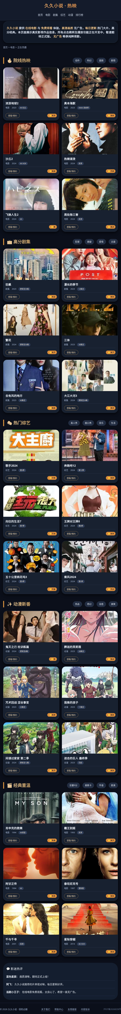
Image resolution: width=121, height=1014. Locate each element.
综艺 (63, 15)
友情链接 (72, 1009)
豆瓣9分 (73, 785)
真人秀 (74, 422)
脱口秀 (88, 422)
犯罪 (77, 241)
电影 (47, 15)
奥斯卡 (88, 785)
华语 (101, 785)
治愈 (101, 603)
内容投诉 (85, 1009)
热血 (77, 603)
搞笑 (113, 603)
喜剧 (101, 60)
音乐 (101, 422)
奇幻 (89, 603)
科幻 (89, 60)
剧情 (113, 60)
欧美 (113, 785)
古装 (113, 241)
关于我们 (45, 1009)
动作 (77, 60)
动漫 (70, 15)
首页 (40, 15)
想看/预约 (12, 115)
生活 (113, 422)
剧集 (55, 15)
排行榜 (79, 15)
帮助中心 (59, 1009)
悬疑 (89, 241)
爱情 (101, 241)
